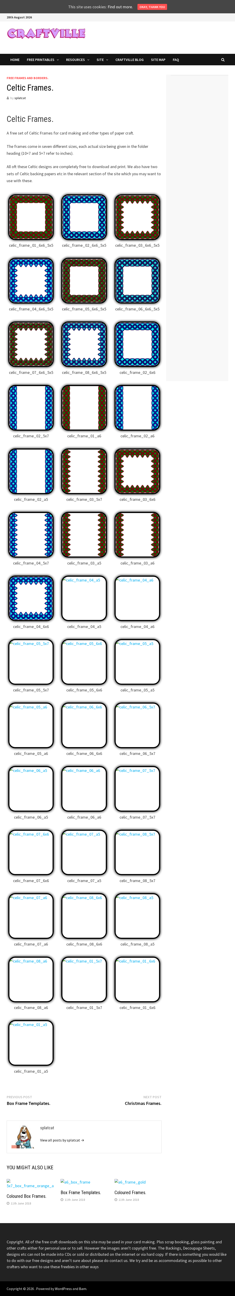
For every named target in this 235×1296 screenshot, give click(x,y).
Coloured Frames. (130, 1192)
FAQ (176, 59)
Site (100, 59)
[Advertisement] (199, 148)
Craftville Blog (129, 59)
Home (15, 59)
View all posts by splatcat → (62, 1140)
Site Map (158, 59)
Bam (82, 1288)
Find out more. (120, 6)
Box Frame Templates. (81, 1192)
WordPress (63, 1288)
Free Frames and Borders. (27, 78)
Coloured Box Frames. (26, 1196)
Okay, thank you (152, 7)
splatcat (20, 98)
